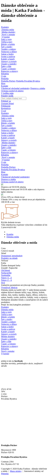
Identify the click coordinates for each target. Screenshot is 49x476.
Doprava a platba (37, 88)
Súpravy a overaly (9, 61)
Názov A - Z (6, 278)
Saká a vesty (6, 39)
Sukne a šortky (7, 54)
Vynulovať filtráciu (9, 287)
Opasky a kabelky (9, 64)
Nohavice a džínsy (9, 51)
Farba (3, 263)
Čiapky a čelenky (8, 69)
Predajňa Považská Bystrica (28, 81)
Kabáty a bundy (8, 59)
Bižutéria (5, 74)
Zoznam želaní (7, 103)
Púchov (4, 396)
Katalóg (10, 234)
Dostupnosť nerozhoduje (11, 256)
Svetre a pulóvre (8, 56)
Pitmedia (5, 473)
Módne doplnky (8, 32)
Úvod (3, 111)
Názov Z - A (6, 280)
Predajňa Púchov (8, 81)
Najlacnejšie (6, 273)
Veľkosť (4, 260)
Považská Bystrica (9, 399)
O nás (3, 76)
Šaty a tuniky (6, 47)
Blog (3, 83)
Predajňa (5, 78)
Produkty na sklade (9, 258)
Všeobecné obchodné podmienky (15, 88)
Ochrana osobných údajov (12, 91)
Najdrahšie (5, 275)
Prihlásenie (5, 106)
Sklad (3, 253)
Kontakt (4, 86)
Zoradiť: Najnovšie (9, 268)
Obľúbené (5, 270)
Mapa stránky (16, 471)
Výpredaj (5, 37)
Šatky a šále (6, 66)
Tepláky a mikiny (8, 49)
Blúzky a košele (8, 44)
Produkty (5, 27)
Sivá (3, 282)
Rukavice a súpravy (9, 71)
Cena (3, 248)
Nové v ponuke (8, 34)
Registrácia (6, 108)
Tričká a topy (6, 42)
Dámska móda (7, 29)
